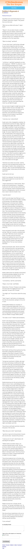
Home (3, 545)
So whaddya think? (6, 524)
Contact (20, 545)
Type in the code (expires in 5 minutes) (11, 533)
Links (15, 545)
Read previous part (7, 15)
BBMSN (6, 12)
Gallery (12, 545)
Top (3, 548)
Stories (7, 545)
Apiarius (4, 546)
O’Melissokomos (14, 3)
